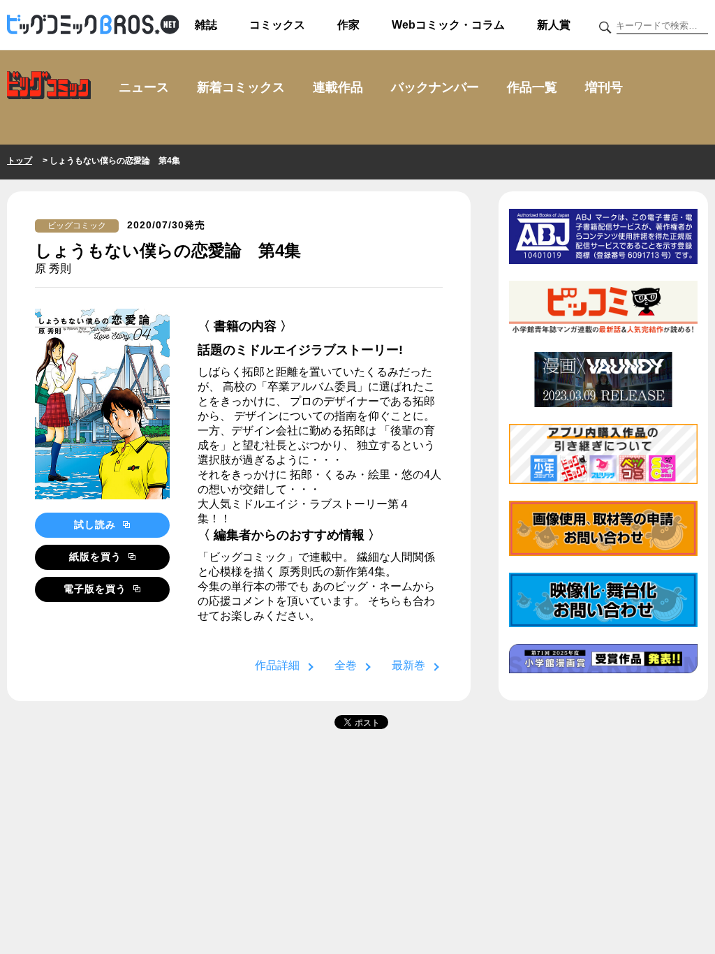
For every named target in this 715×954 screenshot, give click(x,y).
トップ (19, 161)
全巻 (345, 665)
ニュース (144, 87)
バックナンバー (435, 87)
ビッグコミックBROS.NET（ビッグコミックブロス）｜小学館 (93, 25)
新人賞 (553, 25)
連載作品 (338, 87)
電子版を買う (97, 588)
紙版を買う (97, 556)
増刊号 (604, 87)
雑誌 (206, 25)
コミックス (277, 25)
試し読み (96, 524)
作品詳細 (277, 665)
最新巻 (408, 665)
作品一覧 (532, 87)
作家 (348, 25)
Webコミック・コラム (448, 25)
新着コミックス (241, 87)
